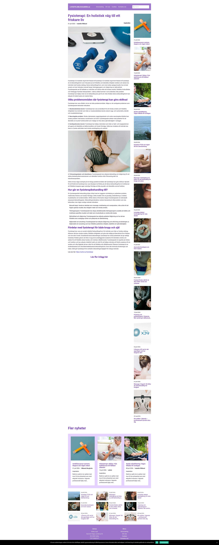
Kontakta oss (122, 7)
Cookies (114, 7)
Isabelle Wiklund (82, 23)
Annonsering (100, 7)
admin (110, 470)
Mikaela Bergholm (87, 468)
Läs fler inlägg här (99, 257)
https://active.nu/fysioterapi (84, 252)
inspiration (127, 23)
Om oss (107, 7)
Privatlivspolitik (164, 542)
